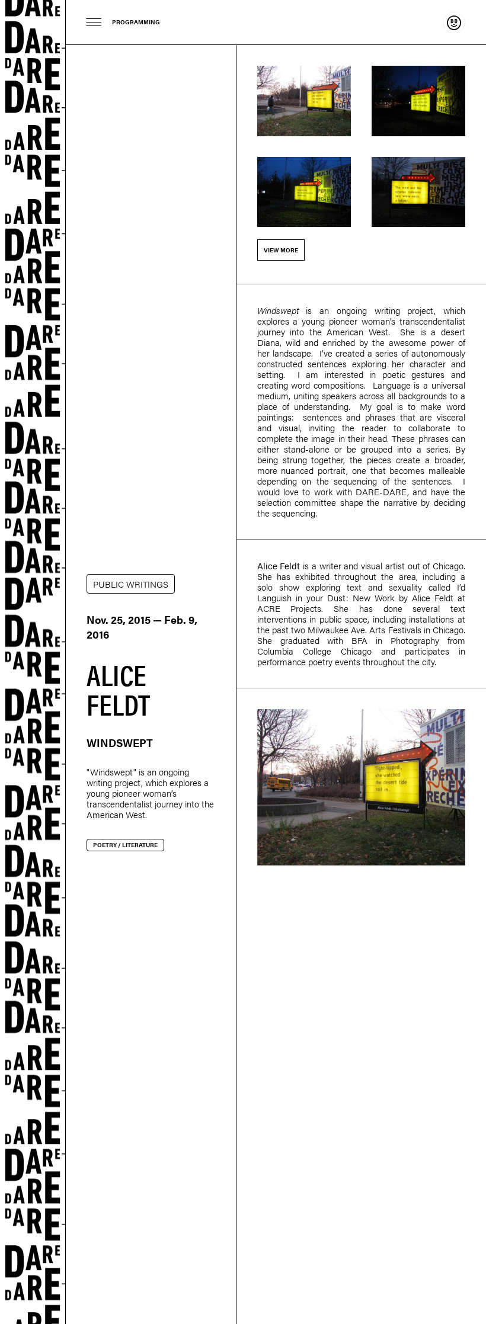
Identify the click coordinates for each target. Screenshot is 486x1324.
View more (281, 250)
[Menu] (94, 22)
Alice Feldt (278, 565)
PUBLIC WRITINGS (130, 584)
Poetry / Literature (125, 845)
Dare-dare (33, 662)
